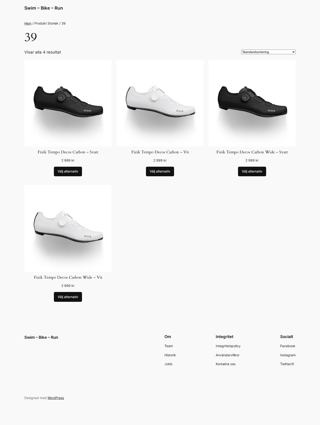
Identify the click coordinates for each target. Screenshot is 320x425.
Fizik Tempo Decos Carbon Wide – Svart (252, 152)
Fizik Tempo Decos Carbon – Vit (160, 152)
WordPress (56, 398)
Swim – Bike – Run (43, 8)
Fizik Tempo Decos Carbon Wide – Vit (68, 277)
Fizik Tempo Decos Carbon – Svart (68, 152)
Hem (27, 23)
